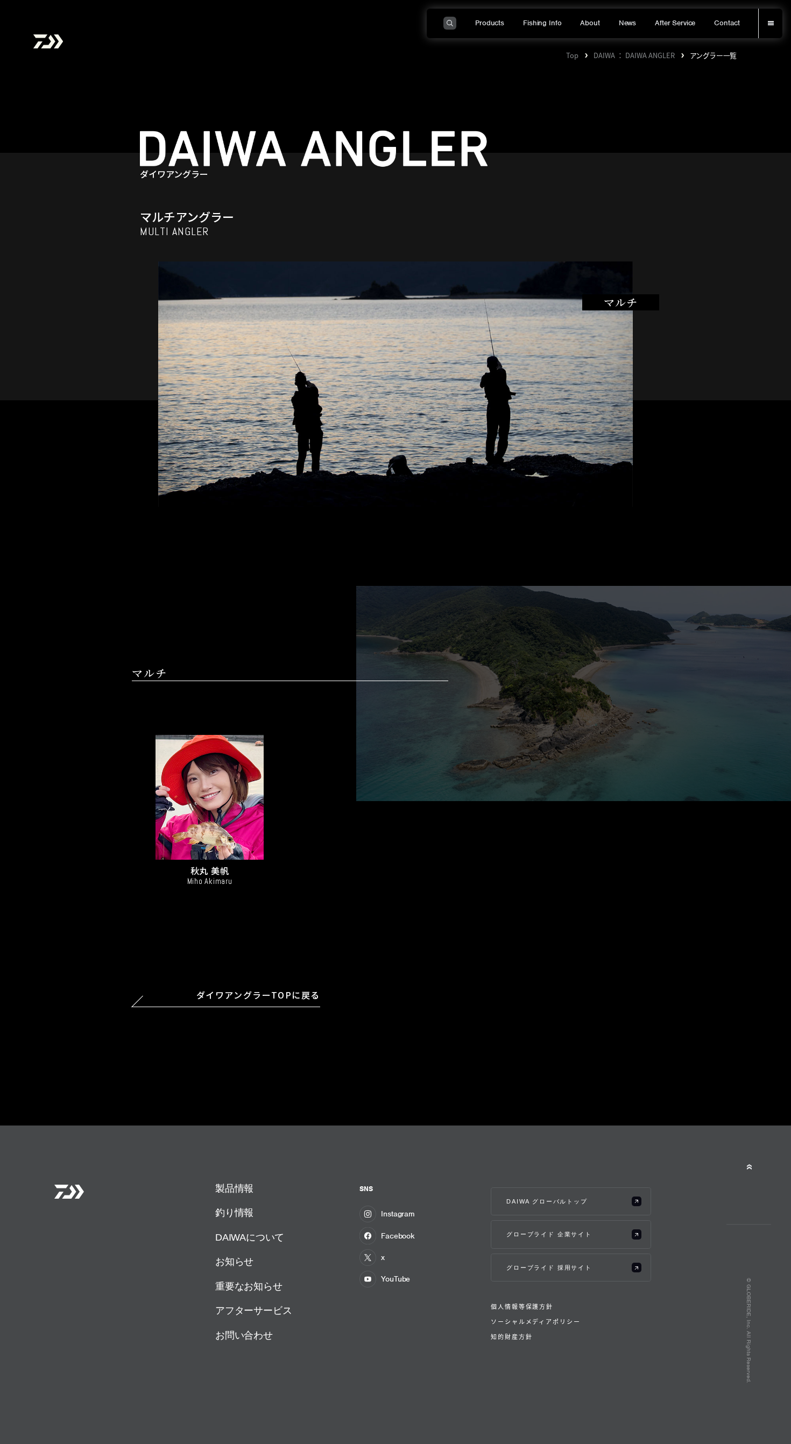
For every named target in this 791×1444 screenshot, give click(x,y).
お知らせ (234, 1261)
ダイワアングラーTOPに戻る (258, 995)
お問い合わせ (244, 1335)
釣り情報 (234, 1212)
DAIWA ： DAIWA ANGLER (634, 55)
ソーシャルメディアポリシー (535, 1322)
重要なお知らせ (248, 1286)
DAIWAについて (249, 1237)
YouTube (395, 1279)
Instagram (398, 1214)
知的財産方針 (511, 1337)
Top (572, 55)
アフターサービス (253, 1310)
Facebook (398, 1236)
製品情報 (234, 1188)
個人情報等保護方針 (522, 1307)
